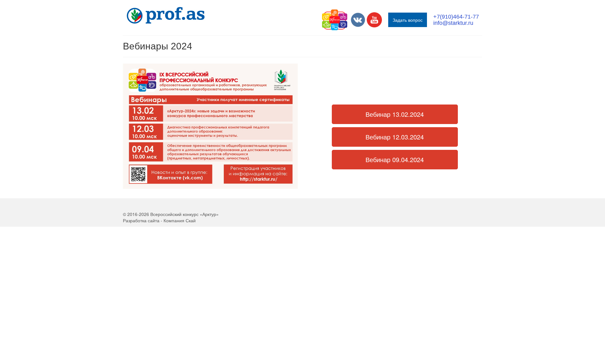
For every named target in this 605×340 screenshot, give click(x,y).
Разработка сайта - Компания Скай (159, 220)
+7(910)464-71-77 (456, 17)
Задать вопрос (408, 20)
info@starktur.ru (453, 23)
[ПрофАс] (179, 15)
